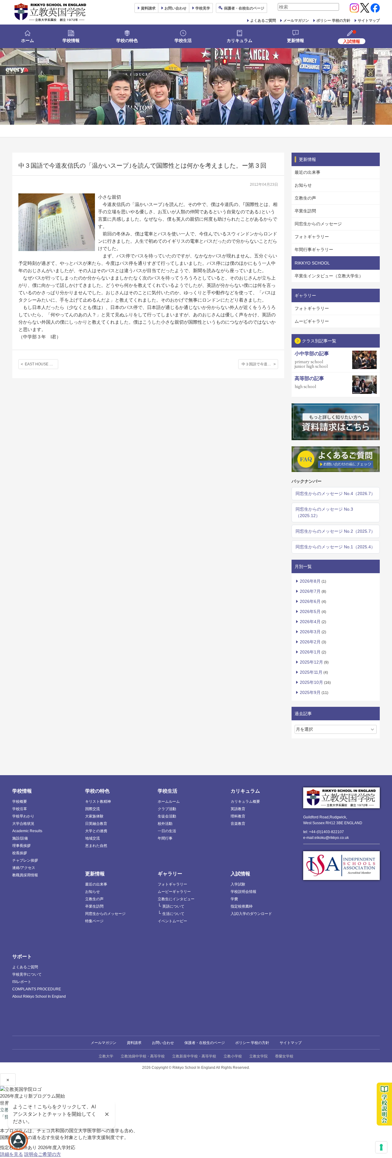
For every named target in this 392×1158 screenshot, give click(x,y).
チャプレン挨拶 (25, 860)
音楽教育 (238, 823)
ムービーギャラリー (174, 891)
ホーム (27, 40)
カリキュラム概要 (245, 801)
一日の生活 (167, 831)
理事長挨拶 (21, 846)
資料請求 (134, 1043)
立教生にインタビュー (176, 899)
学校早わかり (23, 816)
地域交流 (92, 838)
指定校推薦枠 (242, 906)
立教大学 (106, 1056)
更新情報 (295, 40)
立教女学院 (258, 1056)
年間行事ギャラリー (314, 249)
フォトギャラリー (312, 236)
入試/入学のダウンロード (251, 914)
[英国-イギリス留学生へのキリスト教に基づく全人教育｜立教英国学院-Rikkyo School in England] (50, 12)
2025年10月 (311, 682)
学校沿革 (19, 809)
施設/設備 (20, 838)
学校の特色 (127, 40)
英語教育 (238, 809)
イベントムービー (172, 921)
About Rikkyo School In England (39, 996)
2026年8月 (310, 581)
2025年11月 (311, 672)
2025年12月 (311, 662)
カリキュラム (239, 40)
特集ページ (94, 921)
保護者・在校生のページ (204, 1043)
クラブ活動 (167, 809)
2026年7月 (310, 591)
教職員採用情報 (25, 875)
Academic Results (27, 831)
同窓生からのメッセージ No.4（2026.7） (335, 493)
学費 (234, 899)
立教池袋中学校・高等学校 (143, 1056)
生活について (173, 914)
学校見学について (27, 974)
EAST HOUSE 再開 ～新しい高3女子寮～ (41, 364)
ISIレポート (21, 982)
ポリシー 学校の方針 (333, 20)
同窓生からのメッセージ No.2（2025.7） (335, 531)
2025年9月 (310, 692)
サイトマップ (369, 20)
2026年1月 (310, 651)
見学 (202, 8)
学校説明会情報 (243, 891)
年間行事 (165, 838)
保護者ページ (244, 8)
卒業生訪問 (305, 210)
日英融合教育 (96, 823)
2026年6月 (310, 601)
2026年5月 (310, 611)
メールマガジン (296, 20)
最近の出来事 (307, 172)
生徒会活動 (167, 816)
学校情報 (71, 40)
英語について (173, 906)
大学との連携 (96, 831)
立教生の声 (305, 198)
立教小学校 (233, 1056)
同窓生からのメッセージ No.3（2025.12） (324, 512)
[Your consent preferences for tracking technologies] (381, 1147)
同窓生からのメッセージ (318, 223)
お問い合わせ (175, 8)
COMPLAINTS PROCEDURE (36, 989)
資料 (148, 8)
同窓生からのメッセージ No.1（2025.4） (335, 546)
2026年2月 (310, 641)
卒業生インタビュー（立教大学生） (329, 275)
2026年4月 (310, 621)
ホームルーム (169, 801)
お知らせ (303, 185)
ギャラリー (170, 873)
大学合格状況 (23, 823)
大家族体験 (94, 816)
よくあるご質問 (263, 20)
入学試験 (238, 884)
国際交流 (92, 809)
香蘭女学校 (284, 1056)
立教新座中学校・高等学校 (194, 1056)
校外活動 (165, 823)
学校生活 (183, 40)
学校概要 (19, 801)
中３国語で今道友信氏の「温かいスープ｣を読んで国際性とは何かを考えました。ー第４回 (260, 364)
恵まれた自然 (96, 846)
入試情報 (240, 873)
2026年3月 (310, 631)
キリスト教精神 (98, 801)
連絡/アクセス (23, 868)
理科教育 (238, 816)
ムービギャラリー (312, 321)
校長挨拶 (19, 853)
